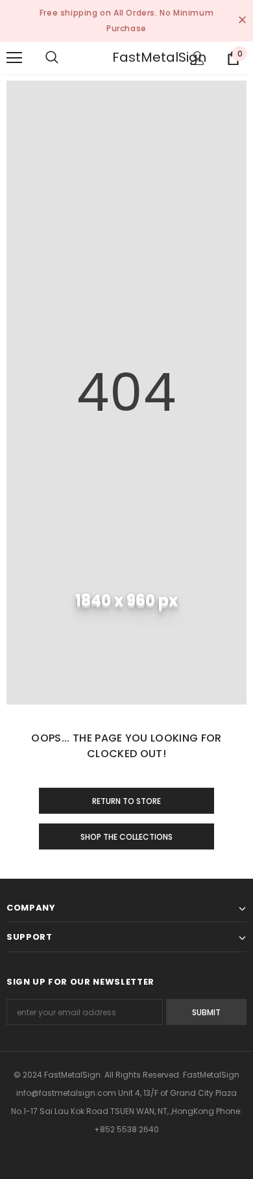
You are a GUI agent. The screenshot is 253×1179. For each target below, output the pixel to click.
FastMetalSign (128, 57)
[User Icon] (197, 58)
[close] (241, 20)
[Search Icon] (64, 57)
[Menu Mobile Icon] (14, 58)
